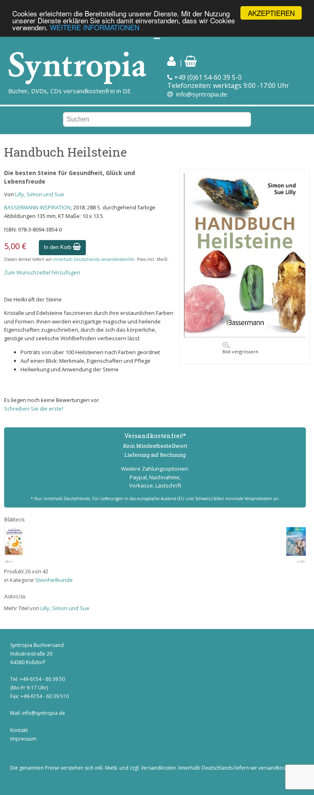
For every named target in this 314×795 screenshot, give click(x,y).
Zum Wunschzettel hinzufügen (42, 272)
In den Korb (58, 247)
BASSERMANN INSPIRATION (37, 207)
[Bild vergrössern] (244, 335)
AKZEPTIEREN (271, 13)
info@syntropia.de (201, 94)
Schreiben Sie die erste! (33, 408)
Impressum (23, 738)
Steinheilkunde (54, 580)
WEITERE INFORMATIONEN (94, 27)
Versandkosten (158, 767)
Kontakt (19, 730)
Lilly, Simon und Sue (39, 194)
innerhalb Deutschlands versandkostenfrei (94, 259)
